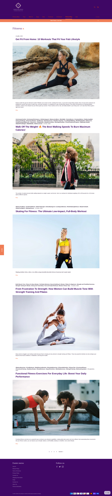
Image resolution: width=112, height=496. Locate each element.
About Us (15, 484)
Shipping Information (18, 477)
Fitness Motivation (17, 486)
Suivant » (61, 451)
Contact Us (15, 475)
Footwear (50, 16)
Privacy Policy (16, 473)
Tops (24, 16)
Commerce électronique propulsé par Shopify (32, 493)
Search (14, 466)
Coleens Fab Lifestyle (20, 493)
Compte (97, 16)
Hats (43, 16)
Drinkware (59, 16)
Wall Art (31, 16)
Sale (76, 16)
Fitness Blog (68, 16)
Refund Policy (16, 468)
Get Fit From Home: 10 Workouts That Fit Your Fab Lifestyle (48, 39)
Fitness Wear (16, 16)
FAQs (14, 479)
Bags (37, 16)
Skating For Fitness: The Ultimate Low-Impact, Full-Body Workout (51, 211)
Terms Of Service (17, 470)
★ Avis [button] (2, 250)
